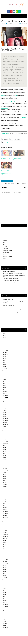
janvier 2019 (5, 509)
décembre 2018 (5, 511)
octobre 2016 (5, 561)
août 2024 (4, 379)
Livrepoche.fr (5, 133)
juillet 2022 (4, 428)
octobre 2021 (5, 445)
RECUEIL (4, 258)
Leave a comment (24, 23)
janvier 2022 (5, 439)
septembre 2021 (5, 447)
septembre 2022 (5, 424)
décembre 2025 (5, 348)
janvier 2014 (5, 625)
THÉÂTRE (4, 262)
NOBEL (4, 254)
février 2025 (5, 368)
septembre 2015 (5, 586)
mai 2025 (4, 362)
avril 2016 (4, 573)
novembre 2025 (5, 350)
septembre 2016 (5, 563)
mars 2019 (4, 505)
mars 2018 (4, 528)
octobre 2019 (5, 492)
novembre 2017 (5, 536)
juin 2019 (4, 499)
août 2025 (4, 356)
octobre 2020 (5, 468)
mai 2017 (4, 548)
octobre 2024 (5, 375)
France (9, 183)
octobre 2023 (5, 399)
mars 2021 (4, 459)
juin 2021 (4, 453)
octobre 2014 (5, 608)
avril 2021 (4, 457)
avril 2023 (4, 410)
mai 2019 (4, 501)
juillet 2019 (4, 497)
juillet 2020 (4, 474)
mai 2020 (4, 478)
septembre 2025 (5, 354)
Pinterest (11, 11)
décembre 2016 (5, 557)
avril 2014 (4, 619)
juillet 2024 (4, 381)
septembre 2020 (5, 470)
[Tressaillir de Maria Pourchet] (19, 153)
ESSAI (4, 242)
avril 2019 (4, 503)
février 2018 (5, 530)
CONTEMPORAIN (9, 180)
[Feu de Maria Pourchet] (6, 153)
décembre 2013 (5, 627)
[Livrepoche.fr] (14, 7)
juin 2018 (4, 523)
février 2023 (5, 414)
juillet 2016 (4, 567)
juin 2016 (4, 569)
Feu (16, 95)
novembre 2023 (5, 397)
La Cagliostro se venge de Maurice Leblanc (10, 278)
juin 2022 (4, 430)
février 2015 (5, 600)
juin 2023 (4, 406)
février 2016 (5, 577)
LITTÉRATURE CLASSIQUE (8, 250)
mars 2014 (4, 621)
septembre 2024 (5, 377)
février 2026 (5, 344)
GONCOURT (5, 246)
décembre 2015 (5, 581)
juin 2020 (4, 476)
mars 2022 (4, 435)
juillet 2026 (4, 335)
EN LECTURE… (5, 238)
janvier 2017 (5, 555)
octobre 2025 (5, 352)
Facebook (8, 11)
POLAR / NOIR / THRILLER (7, 256)
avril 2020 (4, 480)
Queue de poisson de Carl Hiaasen (9, 271)
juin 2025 (4, 360)
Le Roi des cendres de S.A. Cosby (9, 282)
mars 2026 (4, 343)
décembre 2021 (5, 441)
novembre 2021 (5, 443)
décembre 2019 (5, 488)
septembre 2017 (5, 540)
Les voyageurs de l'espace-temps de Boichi (10, 284)
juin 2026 (4, 337)
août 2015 (4, 588)
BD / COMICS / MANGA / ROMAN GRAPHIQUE (11, 229)
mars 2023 (4, 412)
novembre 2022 (5, 420)
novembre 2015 (5, 583)
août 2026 (4, 333)
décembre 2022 (5, 418)
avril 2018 (4, 526)
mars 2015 (4, 598)
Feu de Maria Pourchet (5, 158)
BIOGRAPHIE (5, 231)
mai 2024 (4, 385)
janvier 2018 (5, 532)
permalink (25, 183)
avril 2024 (4, 387)
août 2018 (4, 519)
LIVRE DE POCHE (6, 252)
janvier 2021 (5, 463)
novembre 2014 (5, 606)
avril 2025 (4, 364)
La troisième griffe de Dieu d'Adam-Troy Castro (11, 280)
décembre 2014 (5, 604)
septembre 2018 (5, 517)
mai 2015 (4, 594)
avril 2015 (4, 596)
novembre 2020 (5, 466)
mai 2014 (4, 617)
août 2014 (4, 612)
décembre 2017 (5, 534)
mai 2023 (4, 408)
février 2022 (5, 437)
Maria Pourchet (14, 101)
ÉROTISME (5, 240)
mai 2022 (4, 432)
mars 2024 (4, 389)
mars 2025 (4, 366)
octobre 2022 (5, 422)
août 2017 (4, 542)
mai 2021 (4, 455)
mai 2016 (4, 571)
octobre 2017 (5, 538)
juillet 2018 (4, 521)
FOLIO (4, 244)
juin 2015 (4, 592)
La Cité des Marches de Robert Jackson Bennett (11, 289)
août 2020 (4, 472)
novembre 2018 (5, 513)
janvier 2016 (5, 579)
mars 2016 (4, 575)
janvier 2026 (5, 346)
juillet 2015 (4, 590)
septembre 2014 (5, 610)
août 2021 (4, 449)
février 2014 (5, 623)
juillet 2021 (4, 451)
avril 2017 (4, 550)
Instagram (14, 11)
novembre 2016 (5, 559)
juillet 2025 (4, 358)
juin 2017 (4, 546)
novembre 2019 (5, 490)
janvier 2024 (5, 393)
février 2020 (5, 484)
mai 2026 (4, 339)
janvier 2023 (5, 416)
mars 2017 (4, 552)
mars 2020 (4, 482)
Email (17, 11)
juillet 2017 (4, 544)
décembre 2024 (5, 372)
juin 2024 (4, 383)
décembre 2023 (5, 395)
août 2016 (4, 565)
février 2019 (5, 507)
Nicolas (3, 23)
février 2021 (5, 461)
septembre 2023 (5, 401)
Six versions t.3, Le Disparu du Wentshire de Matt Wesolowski (13, 273)
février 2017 (5, 554)
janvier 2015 (5, 602)
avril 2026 (4, 341)
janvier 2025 (5, 370)
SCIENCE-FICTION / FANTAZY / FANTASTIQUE (11, 260)
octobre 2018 (5, 515)
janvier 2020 (5, 486)
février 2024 (5, 391)
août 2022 (4, 426)
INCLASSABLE (5, 248)
